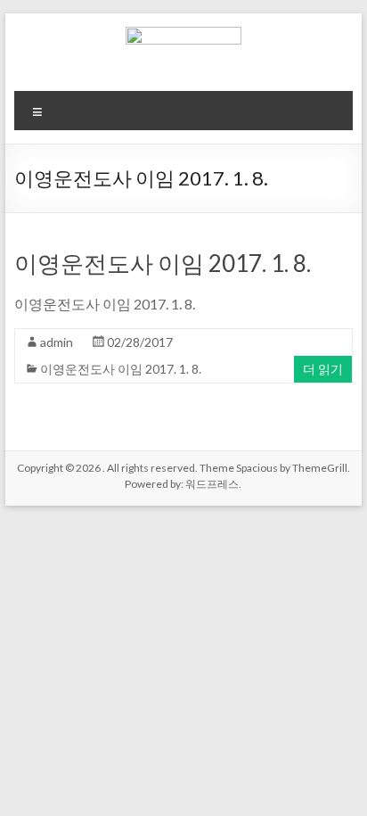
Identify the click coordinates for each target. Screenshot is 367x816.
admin (56, 342)
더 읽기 (323, 368)
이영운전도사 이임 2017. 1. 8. (162, 263)
